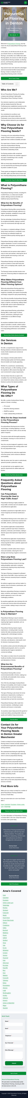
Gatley (4, 927)
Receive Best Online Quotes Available (14, 335)
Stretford (5, 940)
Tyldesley (5, 980)
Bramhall (5, 930)
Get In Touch (14, 1073)
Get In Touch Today (14, 78)
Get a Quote (13, 35)
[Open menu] (25, 2)
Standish (5, 1008)
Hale (4, 960)
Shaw (4, 943)
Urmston (5, 953)
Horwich (5, 1000)
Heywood (5, 958)
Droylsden (13, 804)
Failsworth (6, 912)
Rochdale (5, 965)
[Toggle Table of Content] (16, 84)
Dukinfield (7, 804)
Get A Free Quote (14, 884)
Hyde (2, 804)
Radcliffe (5, 968)
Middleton (5, 933)
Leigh (4, 990)
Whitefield (5, 950)
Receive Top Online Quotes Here (14, 475)
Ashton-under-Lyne (8, 902)
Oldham (5, 922)
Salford (5, 938)
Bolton (4, 983)
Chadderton (6, 925)
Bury (4, 970)
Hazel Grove (6, 917)
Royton (5, 935)
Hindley (5, 995)
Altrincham (6, 963)
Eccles (5, 948)
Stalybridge (7, 806)
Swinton (5, 955)
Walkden (5, 975)
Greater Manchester (8, 920)
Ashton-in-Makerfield (8, 1003)
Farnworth (5, 978)
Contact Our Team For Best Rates (14, 180)
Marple (5, 915)
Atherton (5, 988)
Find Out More (14, 719)
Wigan (4, 1005)
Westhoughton (7, 993)
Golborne (5, 998)
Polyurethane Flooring (14, 43)
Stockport (5, 910)
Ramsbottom (6, 985)
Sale (4, 945)
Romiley (5, 907)
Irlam (4, 973)
